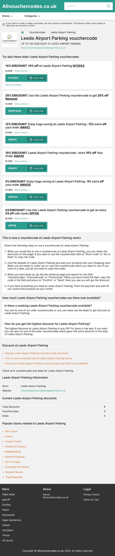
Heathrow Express (15, 446)
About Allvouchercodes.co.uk (55, 496)
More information (13, 85)
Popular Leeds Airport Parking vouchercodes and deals (36, 353)
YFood (6, 535)
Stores (6, 15)
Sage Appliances (11, 519)
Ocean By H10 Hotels (17, 466)
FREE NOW (8, 494)
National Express (15, 456)
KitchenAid (8, 514)
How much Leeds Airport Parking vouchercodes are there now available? (46, 363)
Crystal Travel (13, 441)
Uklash (6, 525)
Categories (31, 15)
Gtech (5, 509)
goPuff (6, 499)
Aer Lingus (11, 431)
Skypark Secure (14, 471)
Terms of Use (91, 499)
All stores (7, 540)
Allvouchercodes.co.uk (29, 6)
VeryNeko (7, 530)
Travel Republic (14, 477)
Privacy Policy (91, 494)
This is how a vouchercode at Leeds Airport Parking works (38, 358)
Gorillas (6, 504)
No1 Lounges (12, 461)
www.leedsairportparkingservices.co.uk (43, 390)
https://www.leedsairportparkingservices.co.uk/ (43, 48)
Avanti (8, 436)
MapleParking (13, 451)
